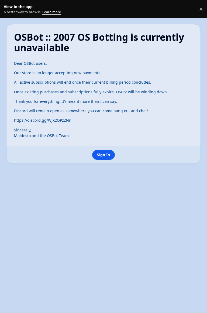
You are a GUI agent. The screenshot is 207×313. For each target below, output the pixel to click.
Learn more (10, 9)
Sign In (103, 154)
